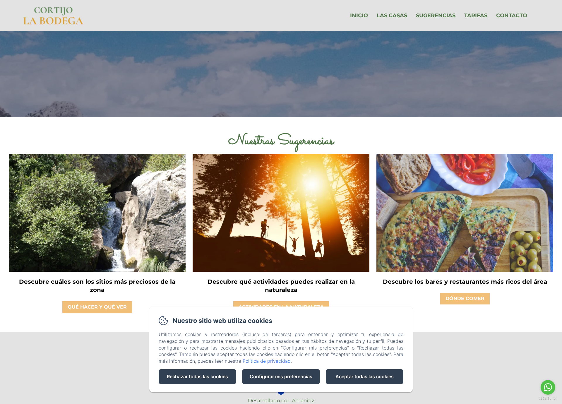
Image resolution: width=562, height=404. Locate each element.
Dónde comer (465, 298)
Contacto (511, 15)
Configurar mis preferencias (281, 376)
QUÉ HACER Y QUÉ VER (97, 307)
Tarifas (475, 15)
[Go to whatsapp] (548, 387)
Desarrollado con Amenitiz (281, 400)
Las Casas (392, 15)
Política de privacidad (267, 361)
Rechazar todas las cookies (197, 376)
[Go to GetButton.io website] (548, 398)
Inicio (359, 15)
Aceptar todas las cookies (364, 376)
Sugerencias (435, 15)
